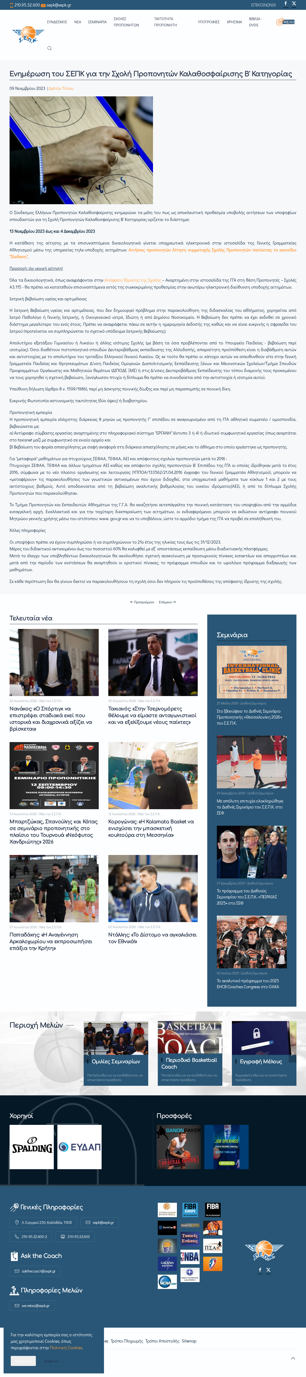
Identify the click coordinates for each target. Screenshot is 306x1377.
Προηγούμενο (144, 601)
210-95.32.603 (79, 1236)
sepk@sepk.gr (59, 5)
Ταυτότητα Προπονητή (165, 21)
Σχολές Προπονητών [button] (126, 21)
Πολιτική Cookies (66, 1347)
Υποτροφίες (209, 21)
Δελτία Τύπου (61, 88)
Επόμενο (165, 601)
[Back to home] (28, 35)
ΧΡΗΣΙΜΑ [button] (234, 21)
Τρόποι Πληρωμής (127, 1341)
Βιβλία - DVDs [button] (255, 21)
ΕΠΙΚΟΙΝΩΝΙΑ (263, 5)
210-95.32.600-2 (34, 1236)
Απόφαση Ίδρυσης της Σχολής (132, 280)
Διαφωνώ (51, 1360)
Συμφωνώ (23, 1360)
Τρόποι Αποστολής (162, 1341)
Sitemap (189, 1341)
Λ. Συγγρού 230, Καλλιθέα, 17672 (47, 1222)
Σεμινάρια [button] (97, 21)
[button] (286, 21)
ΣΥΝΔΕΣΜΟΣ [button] (57, 21)
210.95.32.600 (27, 5)
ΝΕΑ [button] (77, 21)
